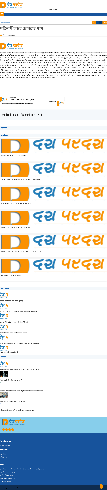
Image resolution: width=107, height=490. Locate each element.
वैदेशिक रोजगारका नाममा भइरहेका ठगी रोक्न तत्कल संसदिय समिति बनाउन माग (21, 251)
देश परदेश (5, 35)
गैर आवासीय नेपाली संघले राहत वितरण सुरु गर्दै (13, 155)
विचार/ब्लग (18, 17)
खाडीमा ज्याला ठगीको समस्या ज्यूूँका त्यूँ (11, 275)
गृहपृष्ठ (5, 17)
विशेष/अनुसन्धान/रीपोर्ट (39, 17)
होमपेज (2, 21)
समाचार (11, 17)
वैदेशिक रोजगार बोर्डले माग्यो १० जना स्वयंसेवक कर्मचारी (15, 227)
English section (62, 17)
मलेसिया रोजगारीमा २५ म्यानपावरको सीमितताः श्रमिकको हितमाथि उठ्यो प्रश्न (20, 179)
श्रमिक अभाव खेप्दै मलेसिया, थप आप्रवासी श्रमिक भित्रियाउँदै (16, 203)
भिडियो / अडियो (51, 17)
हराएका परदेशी (27, 17)
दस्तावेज (70, 17)
